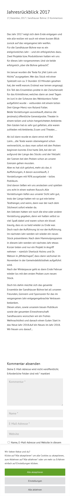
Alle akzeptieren (35, 472)
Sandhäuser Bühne (37, 18)
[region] (35, 470)
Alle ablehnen (35, 489)
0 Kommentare (55, 18)
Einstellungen (35, 480)
